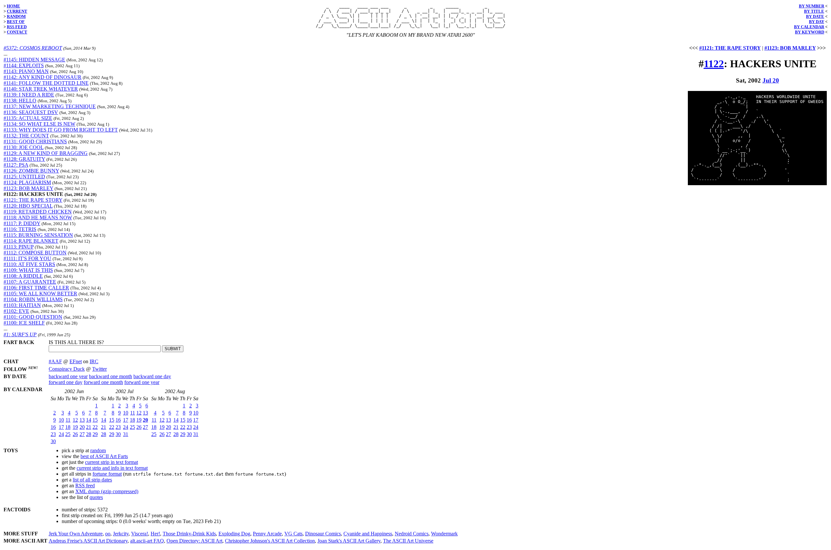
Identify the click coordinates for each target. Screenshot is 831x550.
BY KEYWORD (809, 32)
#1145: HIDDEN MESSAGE (34, 59)
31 (125, 434)
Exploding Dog (234, 533)
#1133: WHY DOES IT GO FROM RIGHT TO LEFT (61, 130)
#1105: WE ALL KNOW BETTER (40, 293)
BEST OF (16, 21)
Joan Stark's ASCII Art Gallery (348, 541)
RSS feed (85, 485)
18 (67, 427)
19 (75, 427)
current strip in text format (111, 462)
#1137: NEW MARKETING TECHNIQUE (50, 106)
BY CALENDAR (809, 26)
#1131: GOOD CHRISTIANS (35, 141)
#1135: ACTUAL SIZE (28, 118)
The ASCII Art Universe (408, 541)
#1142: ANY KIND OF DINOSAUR (42, 77)
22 (95, 427)
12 (75, 420)
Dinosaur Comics (323, 533)
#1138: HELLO (20, 100)
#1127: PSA (16, 165)
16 (53, 427)
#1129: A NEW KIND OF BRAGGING (46, 153)
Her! (155, 533)
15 (95, 420)
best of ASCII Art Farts (104, 456)
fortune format (107, 474)
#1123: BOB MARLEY (28, 188)
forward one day (65, 382)
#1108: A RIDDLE (23, 276)
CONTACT (17, 32)
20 (82, 427)
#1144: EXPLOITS (24, 65)
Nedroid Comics (411, 533)
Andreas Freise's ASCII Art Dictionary (88, 541)
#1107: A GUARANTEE (30, 282)
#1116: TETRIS (20, 229)
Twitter (99, 369)
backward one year (68, 376)
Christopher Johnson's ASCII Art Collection (270, 541)
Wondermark (444, 533)
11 (68, 420)
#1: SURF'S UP (20, 334)
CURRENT (17, 11)
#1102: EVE (16, 311)
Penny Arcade (267, 533)
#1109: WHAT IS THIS (28, 270)
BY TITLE (814, 11)
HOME (13, 6)
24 (61, 434)
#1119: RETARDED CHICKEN (38, 211)
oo (107, 533)
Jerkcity (121, 533)
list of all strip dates (92, 479)
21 (88, 427)
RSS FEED (17, 26)
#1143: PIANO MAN (26, 71)
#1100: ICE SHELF (24, 323)
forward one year (141, 382)
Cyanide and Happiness (367, 533)
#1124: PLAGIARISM (27, 182)
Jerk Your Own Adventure (76, 533)
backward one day (152, 376)
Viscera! (139, 533)
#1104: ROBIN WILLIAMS (33, 299)
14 (88, 420)
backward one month (110, 376)
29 (95, 434)
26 (75, 434)
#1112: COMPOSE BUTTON (35, 252)
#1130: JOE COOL (23, 147)
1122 (714, 64)
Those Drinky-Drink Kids (189, 533)
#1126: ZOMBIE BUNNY (31, 170)
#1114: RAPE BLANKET (31, 241)
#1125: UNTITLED (24, 176)
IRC (94, 361)
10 (61, 420)
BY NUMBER (811, 6)
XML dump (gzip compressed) (106, 491)
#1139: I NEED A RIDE (29, 94)
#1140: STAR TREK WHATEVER (41, 89)
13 (82, 420)
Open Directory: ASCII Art (194, 541)
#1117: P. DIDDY (22, 223)
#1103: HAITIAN (22, 305)
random (98, 450)
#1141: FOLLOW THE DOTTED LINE (46, 83)
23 (53, 434)
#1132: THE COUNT (26, 135)
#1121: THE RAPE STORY (33, 200)
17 (61, 427)
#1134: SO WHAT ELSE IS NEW (39, 124)
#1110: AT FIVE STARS (29, 264)
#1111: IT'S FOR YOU (27, 258)
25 (67, 434)
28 (88, 434)
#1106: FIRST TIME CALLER (36, 287)
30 (53, 441)
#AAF (55, 361)
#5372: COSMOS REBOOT (33, 48)
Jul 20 (771, 80)
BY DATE (815, 16)
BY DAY (816, 21)
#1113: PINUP (18, 246)
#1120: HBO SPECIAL (28, 206)
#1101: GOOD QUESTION (33, 317)
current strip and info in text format (112, 468)
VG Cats (293, 533)
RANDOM (16, 16)
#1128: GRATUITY (24, 159)
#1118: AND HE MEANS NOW (38, 217)
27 (82, 434)
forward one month (103, 382)
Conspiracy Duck (67, 369)
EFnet (75, 361)
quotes (96, 497)
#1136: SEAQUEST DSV (31, 112)
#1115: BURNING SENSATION (38, 235)
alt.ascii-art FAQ (147, 541)
